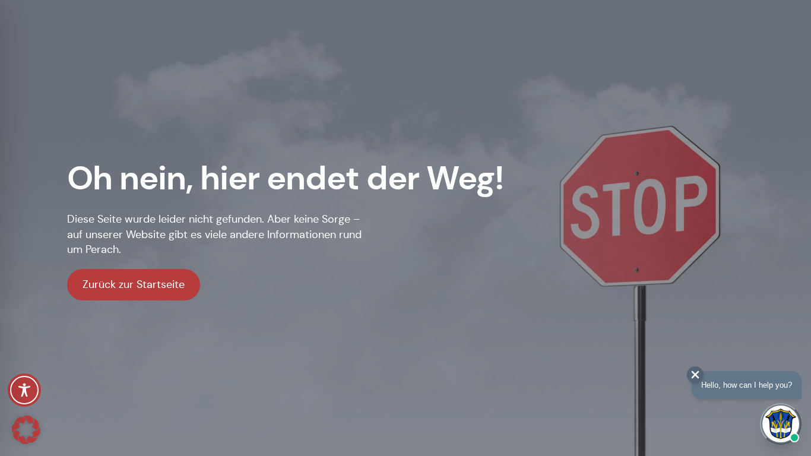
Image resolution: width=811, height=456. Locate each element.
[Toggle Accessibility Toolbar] (24, 390)
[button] (26, 430)
